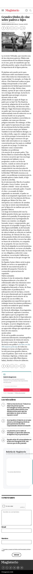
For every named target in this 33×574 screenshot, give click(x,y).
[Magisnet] (12, 10)
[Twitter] (7, 567)
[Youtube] (21, 567)
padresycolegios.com (8, 24)
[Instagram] (18, 567)
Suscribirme (16, 390)
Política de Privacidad (20, 549)
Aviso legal (10, 393)
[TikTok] (10, 567)
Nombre (5, 538)
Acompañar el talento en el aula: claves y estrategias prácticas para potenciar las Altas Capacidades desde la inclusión (19, 423)
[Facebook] (3, 567)
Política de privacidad (20, 393)
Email (4, 527)
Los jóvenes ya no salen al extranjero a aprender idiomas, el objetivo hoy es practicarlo (18, 433)
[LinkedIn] (14, 567)
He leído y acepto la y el (16, 550)
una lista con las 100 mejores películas (16, 345)
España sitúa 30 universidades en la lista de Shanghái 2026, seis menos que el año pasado (19, 441)
